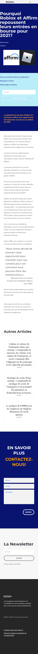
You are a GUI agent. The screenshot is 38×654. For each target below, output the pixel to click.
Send (28, 512)
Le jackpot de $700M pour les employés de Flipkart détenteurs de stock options (19, 410)
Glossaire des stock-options (13, 630)
